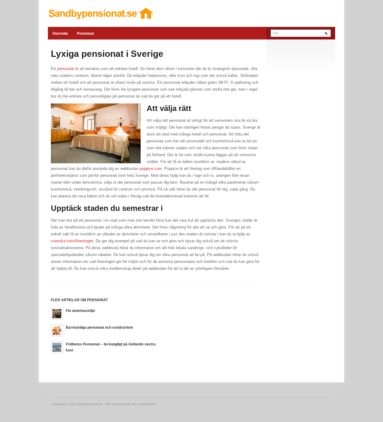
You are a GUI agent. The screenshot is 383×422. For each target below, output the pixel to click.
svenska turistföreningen (72, 241)
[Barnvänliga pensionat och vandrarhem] (57, 330)
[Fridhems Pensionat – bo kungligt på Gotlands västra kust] (57, 347)
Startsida (60, 33)
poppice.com (151, 168)
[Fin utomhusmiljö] (57, 313)
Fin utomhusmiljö (80, 311)
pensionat (65, 68)
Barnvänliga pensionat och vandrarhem (99, 327)
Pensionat (85, 33)
